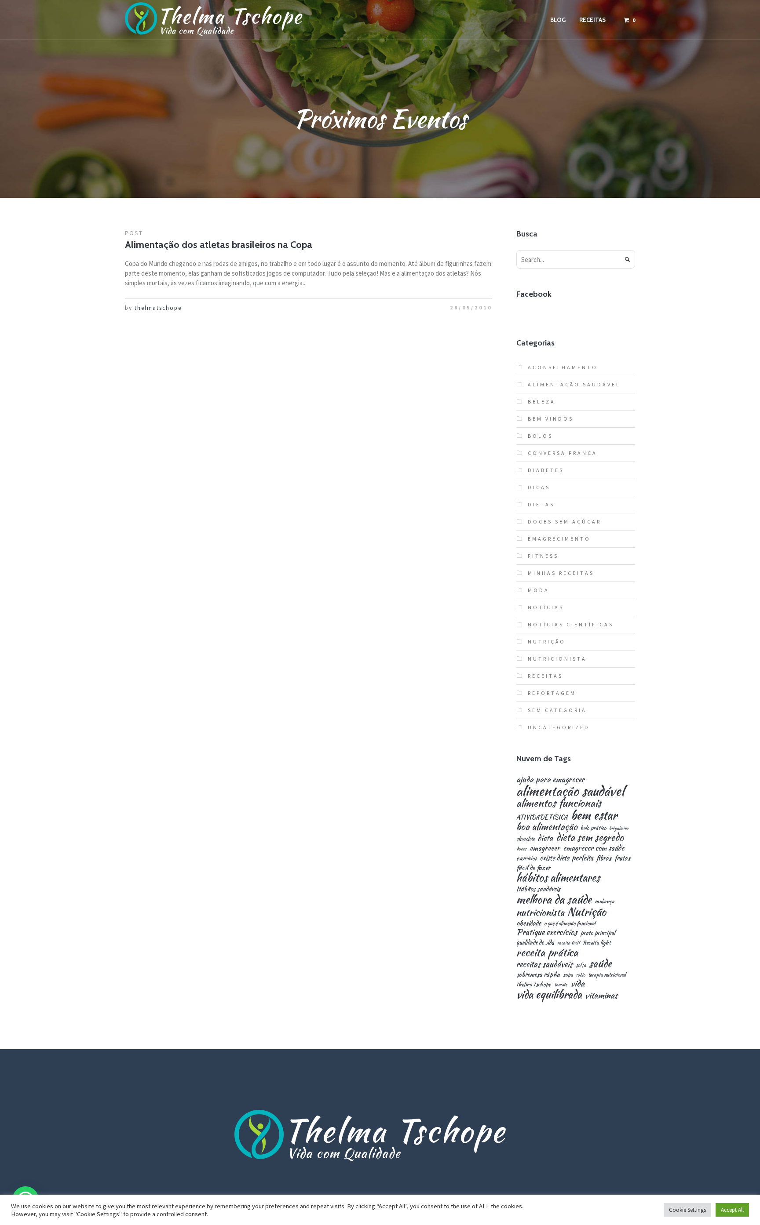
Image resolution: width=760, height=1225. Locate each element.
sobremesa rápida (538, 974)
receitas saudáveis (544, 964)
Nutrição (547, 641)
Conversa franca (562, 453)
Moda (538, 590)
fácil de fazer (533, 867)
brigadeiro (618, 828)
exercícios (526, 858)
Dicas (539, 487)
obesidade (528, 923)
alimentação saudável (570, 791)
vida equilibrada (549, 994)
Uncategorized (559, 727)
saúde (600, 964)
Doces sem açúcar (564, 521)
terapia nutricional (607, 975)
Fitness (543, 556)
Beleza (541, 401)
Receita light (597, 943)
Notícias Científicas (571, 624)
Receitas (545, 675)
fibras (603, 858)
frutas (622, 858)
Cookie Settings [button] (687, 1210)
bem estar (594, 815)
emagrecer (545, 847)
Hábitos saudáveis (538, 889)
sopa (568, 975)
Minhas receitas (561, 573)
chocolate (525, 839)
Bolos (540, 436)
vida (577, 983)
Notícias (546, 607)
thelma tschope (533, 985)
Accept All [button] (732, 1210)
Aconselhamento (563, 367)
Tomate (560, 984)
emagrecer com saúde (593, 847)
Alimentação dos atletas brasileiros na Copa (218, 245)
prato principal (597, 933)
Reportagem (552, 693)
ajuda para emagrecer (550, 779)
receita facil (568, 943)
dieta (545, 838)
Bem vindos (551, 418)
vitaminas (601, 995)
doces (521, 849)
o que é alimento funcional (570, 923)
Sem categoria (557, 710)
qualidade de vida (535, 942)
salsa (581, 965)
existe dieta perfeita (566, 857)
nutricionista (540, 912)
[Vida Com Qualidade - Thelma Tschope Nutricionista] (380, 1136)
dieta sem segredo (590, 837)
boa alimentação (546, 827)
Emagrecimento (559, 538)
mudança (604, 902)
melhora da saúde (554, 899)
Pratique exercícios (546, 932)
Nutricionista (557, 658)
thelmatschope (158, 308)
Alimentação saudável (574, 384)
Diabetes (546, 470)
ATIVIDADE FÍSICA (542, 817)
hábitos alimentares (558, 877)
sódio (580, 975)
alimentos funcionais (558, 803)
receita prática (547, 952)
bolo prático (593, 828)
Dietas (541, 504)
